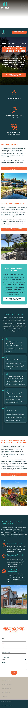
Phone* (3, 647)
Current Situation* (6, 657)
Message (3, 662)
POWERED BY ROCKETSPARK (6, 704)
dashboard (10, 701)
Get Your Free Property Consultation (19, 32)
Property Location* (6, 652)
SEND (14, 673)
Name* (3, 638)
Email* (3, 642)
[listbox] (14, 659)
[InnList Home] (3, 32)
